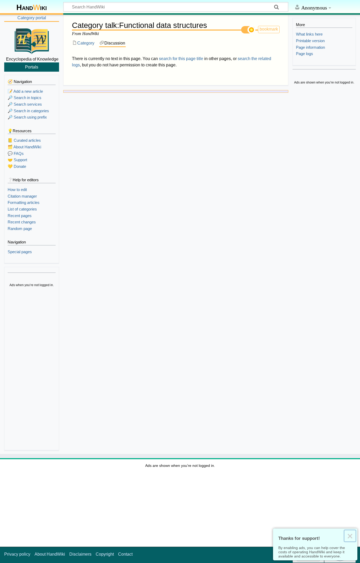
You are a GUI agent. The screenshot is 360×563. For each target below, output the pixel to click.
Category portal (31, 18)
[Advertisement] (32, 369)
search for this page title (181, 58)
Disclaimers (80, 554)
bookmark (269, 29)
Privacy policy (17, 554)
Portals (31, 67)
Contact (125, 554)
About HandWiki (50, 554)
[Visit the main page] (31, 40)
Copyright (105, 554)
